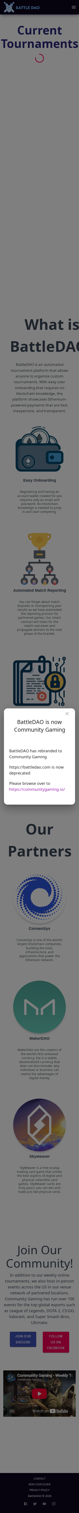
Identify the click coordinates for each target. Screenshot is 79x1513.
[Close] (67, 713)
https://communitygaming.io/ (37, 789)
